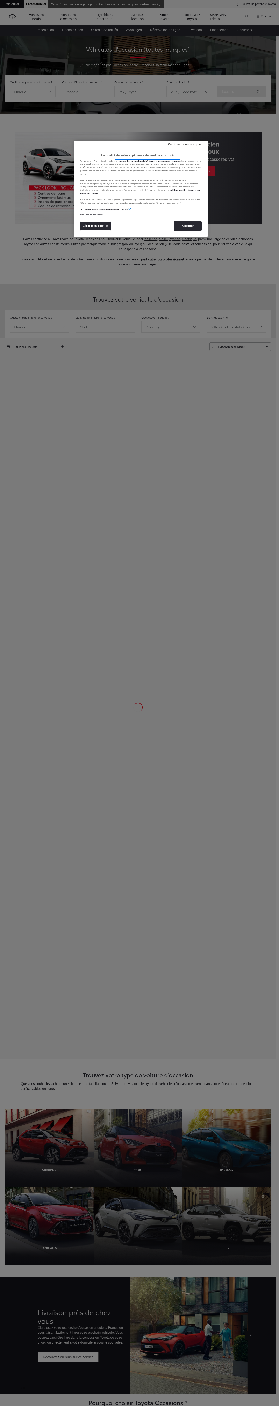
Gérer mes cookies (96, 225)
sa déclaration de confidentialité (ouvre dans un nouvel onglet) (147, 161)
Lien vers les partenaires (91, 215)
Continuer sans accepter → (187, 144)
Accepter (188, 225)
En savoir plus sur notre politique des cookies (104, 209)
